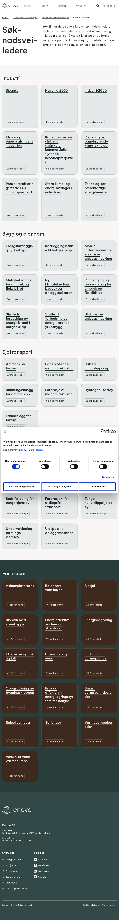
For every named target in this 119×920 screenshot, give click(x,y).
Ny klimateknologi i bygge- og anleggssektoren (58, 286)
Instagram (43, 871)
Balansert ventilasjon (53, 588)
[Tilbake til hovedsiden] (10, 5)
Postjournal (12, 865)
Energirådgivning (98, 620)
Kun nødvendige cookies (21, 486)
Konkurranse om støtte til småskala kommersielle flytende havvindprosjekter (59, 149)
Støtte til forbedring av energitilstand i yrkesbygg (57, 320)
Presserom (11, 871)
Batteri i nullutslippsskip (97, 366)
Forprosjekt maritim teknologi (59, 392)
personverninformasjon (30, 450)
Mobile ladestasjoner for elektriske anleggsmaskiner (98, 252)
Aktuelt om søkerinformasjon (55, 17)
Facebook (43, 865)
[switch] (45, 466)
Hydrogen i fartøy (99, 390)
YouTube (42, 877)
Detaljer (106, 477)
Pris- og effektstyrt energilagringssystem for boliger (59, 694)
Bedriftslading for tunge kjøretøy (20, 500)
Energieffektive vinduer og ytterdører (57, 624)
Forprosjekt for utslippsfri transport (57, 502)
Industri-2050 (96, 90)
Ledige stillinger (14, 859)
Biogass (12, 90)
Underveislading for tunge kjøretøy (19, 532)
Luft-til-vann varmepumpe (96, 656)
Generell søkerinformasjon (25, 17)
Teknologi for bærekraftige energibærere (96, 188)
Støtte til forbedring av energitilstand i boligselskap (18, 320)
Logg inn (108, 6)
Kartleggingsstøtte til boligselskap (59, 248)
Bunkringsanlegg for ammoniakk (19, 392)
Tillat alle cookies (97, 486)
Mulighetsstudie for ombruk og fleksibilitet (18, 284)
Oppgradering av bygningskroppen (20, 690)
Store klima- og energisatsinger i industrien (58, 188)
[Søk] (98, 6)
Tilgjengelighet (13, 877)
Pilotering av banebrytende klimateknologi (96, 141)
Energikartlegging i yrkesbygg (19, 248)
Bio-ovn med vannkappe (16, 622)
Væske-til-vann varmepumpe (18, 759)
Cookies (86, 905)
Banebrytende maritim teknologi (59, 366)
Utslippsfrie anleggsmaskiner (98, 316)
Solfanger (53, 722)
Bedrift (45, 6)
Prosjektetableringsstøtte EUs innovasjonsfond (19, 188)
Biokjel (90, 586)
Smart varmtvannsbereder (98, 692)
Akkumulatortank (20, 586)
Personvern (12, 882)
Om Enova (81, 6)
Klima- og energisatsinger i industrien (19, 141)
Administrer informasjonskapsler (104, 905)
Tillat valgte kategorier (59, 486)
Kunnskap (62, 6)
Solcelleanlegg (18, 722)
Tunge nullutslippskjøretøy (98, 502)
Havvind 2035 (56, 90)
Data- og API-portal (16, 888)
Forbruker (27, 6)
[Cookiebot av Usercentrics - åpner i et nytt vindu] (103, 431)
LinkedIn (42, 859)
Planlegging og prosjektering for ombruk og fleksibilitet (98, 286)
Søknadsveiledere (81, 17)
